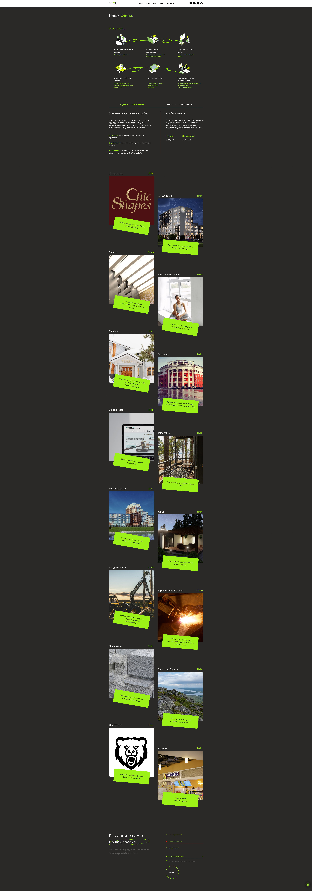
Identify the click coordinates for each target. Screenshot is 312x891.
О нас (155, 3)
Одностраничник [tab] (132, 104)
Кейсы (148, 3)
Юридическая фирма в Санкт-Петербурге (131, 461)
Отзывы (161, 3)
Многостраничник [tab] (179, 104)
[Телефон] (198, 3)
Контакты (170, 3)
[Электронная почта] (201, 3)
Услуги (140, 3)
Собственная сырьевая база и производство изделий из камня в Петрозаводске (180, 642)
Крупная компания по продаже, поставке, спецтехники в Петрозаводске (132, 619)
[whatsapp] (194, 3)
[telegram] (191, 3)
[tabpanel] (156, 133)
